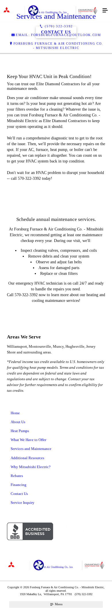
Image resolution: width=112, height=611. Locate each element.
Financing (18, 485)
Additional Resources (27, 458)
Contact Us (19, 493)
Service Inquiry (22, 502)
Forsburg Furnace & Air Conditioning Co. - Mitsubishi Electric (58, 46)
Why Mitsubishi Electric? (31, 467)
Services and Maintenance (31, 449)
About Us (18, 422)
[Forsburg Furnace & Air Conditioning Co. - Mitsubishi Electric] (50, 11)
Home (15, 413)
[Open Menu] (105, 11)
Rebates (17, 476)
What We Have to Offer (28, 440)
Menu (58, 604)
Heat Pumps (20, 431)
